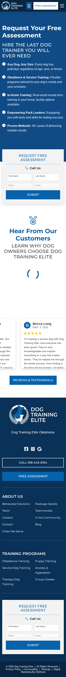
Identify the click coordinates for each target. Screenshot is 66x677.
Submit (33, 194)
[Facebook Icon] (26, 449)
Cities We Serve (12, 531)
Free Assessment (45, 5)
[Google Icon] (39, 449)
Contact (7, 524)
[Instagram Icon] (33, 449)
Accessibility (31, 669)
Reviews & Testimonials (33, 380)
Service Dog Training (16, 568)
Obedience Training (15, 561)
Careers (7, 517)
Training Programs (24, 553)
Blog (38, 524)
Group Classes (44, 579)
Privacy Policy (13, 669)
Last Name (40, 176)
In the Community (47, 517)
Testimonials (43, 510)
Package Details (46, 504)
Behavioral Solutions (16, 504)
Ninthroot (40, 672)
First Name (13, 176)
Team (6, 510)
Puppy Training (45, 561)
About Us (12, 496)
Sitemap (45, 669)
